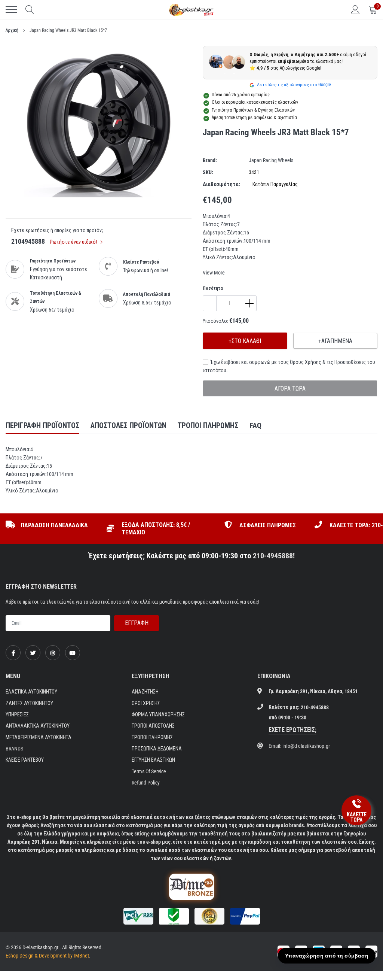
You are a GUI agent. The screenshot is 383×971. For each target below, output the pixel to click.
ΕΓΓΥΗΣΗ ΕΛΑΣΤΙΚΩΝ (153, 760)
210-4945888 (273, 555)
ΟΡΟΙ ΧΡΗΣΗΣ (146, 703)
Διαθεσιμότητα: (221, 184)
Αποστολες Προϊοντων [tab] (128, 425)
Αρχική (12, 30)
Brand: (210, 160)
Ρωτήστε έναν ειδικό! (74, 242)
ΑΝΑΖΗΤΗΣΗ (145, 692)
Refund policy (146, 783)
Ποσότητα (213, 288)
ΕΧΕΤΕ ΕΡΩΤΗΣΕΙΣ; (292, 729)
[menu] (11, 9)
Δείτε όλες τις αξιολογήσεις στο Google (293, 84)
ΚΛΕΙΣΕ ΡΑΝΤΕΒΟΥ (25, 760)
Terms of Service (149, 771)
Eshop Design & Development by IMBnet (47, 956)
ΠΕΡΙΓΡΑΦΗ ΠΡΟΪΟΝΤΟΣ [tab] (42, 425)
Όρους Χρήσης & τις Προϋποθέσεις (328, 362)
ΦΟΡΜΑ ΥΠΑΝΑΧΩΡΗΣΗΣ (158, 714)
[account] (355, 10)
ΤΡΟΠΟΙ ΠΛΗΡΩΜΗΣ (152, 737)
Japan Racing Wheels (271, 160)
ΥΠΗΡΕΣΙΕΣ (17, 714)
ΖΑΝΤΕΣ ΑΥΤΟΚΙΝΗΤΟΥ (29, 703)
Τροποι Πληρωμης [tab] (208, 425)
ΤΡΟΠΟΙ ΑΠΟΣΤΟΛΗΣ (153, 726)
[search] (29, 9)
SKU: (208, 172)
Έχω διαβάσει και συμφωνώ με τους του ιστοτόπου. (289, 366)
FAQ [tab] (255, 425)
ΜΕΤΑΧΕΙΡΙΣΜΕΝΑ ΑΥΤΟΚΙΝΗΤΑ (38, 737)
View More (214, 273)
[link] (13, 652)
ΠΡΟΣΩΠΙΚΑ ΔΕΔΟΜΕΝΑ (157, 749)
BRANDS (14, 749)
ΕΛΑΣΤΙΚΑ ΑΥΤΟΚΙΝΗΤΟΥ (31, 692)
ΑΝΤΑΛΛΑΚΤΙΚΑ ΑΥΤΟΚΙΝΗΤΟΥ (38, 726)
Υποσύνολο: (215, 321)
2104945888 (28, 241)
